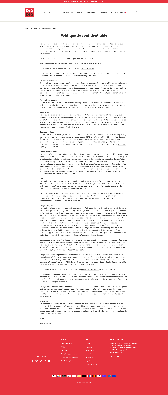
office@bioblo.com (88, 76)
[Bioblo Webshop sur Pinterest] (41, 361)
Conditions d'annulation (69, 354)
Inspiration (103, 12)
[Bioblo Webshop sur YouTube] (49, 361)
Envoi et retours (66, 344)
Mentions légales (67, 361)
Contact (64, 350)
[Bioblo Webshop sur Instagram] (45, 361)
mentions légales (87, 68)
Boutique (56, 12)
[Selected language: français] (126, 12)
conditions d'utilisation (90, 269)
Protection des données (69, 357)
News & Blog (68, 12)
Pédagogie (91, 12)
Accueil (47, 12)
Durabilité (80, 12)
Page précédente (35, 28)
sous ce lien (80, 250)
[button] (126, 12)
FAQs (63, 347)
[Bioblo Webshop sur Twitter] (36, 361)
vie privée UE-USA (87, 255)
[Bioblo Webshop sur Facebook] (32, 361)
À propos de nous (117, 12)
